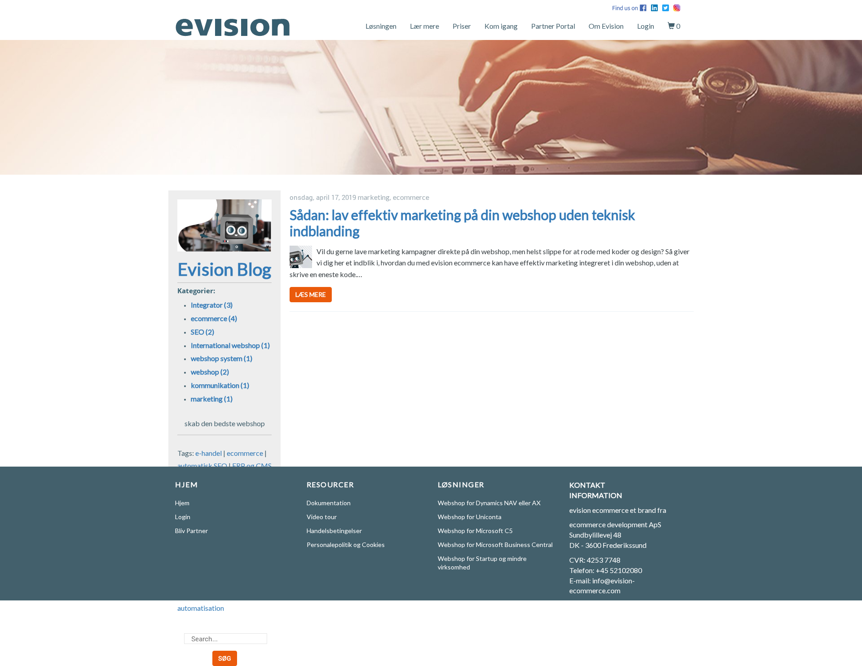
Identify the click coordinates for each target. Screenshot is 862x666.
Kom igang (501, 26)
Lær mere (424, 26)
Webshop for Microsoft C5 (475, 530)
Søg (224, 658)
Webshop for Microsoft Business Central (495, 544)
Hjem (182, 503)
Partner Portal (553, 26)
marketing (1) (212, 398)
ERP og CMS (252, 465)
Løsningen (380, 26)
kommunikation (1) (220, 385)
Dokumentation (329, 503)
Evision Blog (224, 269)
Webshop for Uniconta (469, 516)
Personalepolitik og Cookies (346, 544)
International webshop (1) (230, 345)
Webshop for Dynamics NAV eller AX (489, 503)
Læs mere (310, 294)
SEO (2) (202, 331)
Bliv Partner (191, 530)
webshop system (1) (221, 358)
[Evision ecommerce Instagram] (676, 7)
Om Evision (606, 26)
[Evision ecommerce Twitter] (665, 7)
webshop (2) (210, 371)
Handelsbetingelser (334, 530)
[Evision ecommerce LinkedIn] (654, 7)
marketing (374, 197)
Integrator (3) (212, 304)
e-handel (208, 453)
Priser (462, 26)
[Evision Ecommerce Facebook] (629, 7)
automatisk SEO (202, 465)
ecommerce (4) (214, 318)
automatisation (200, 608)
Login (645, 26)
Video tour (322, 516)
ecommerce (245, 453)
